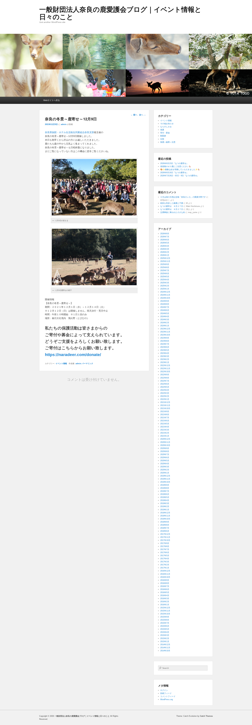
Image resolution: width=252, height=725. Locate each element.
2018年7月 (164, 528)
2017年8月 (164, 546)
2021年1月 (164, 436)
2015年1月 (164, 641)
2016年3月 (164, 598)
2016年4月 (164, 595)
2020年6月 (164, 457)
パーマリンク (87, 363)
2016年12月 (165, 571)
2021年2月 (164, 433)
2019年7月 (164, 491)
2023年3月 (164, 356)
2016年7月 (164, 586)
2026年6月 (164, 240)
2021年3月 (164, 430)
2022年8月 (164, 378)
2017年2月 (164, 565)
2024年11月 (165, 295)
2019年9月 (164, 485)
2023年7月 (164, 344)
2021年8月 (164, 414)
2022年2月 (164, 396)
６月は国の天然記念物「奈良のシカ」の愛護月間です (183, 197)
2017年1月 (164, 568)
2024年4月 (164, 316)
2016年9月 (164, 580)
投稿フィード (166, 693)
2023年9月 (164, 338)
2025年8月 (164, 267)
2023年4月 (164, 353)
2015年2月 (164, 638)
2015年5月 (164, 629)
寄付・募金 (165, 133)
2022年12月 (165, 365)
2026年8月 (164, 233)
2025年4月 (164, 280)
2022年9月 (164, 374)
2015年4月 (164, 632)
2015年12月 (165, 608)
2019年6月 (164, 494)
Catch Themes (206, 716)
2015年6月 (164, 626)
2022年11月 (165, 368)
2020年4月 (164, 464)
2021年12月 (165, 402)
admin (63, 124)
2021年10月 (165, 408)
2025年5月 (164, 276)
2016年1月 (164, 605)
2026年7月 (164, 237)
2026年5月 (164, 243)
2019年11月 (165, 479)
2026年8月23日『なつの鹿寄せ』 (174, 163)
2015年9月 (164, 617)
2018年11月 (165, 516)
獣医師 (163, 136)
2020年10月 (165, 445)
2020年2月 (164, 470)
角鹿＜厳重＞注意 (167, 142)
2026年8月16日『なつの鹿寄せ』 (174, 172)
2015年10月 (165, 614)
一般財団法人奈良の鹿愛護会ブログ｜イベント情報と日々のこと (120, 13)
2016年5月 (164, 592)
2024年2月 (164, 322)
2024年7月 (164, 307)
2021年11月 (165, 405)
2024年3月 (164, 319)
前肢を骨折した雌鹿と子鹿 (171, 203)
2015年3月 (164, 635)
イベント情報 (61, 363)
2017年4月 (164, 558)
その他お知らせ (167, 124)
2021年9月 (164, 411)
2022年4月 (164, 390)
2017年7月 (164, 549)
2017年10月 (165, 540)
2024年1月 (164, 326)
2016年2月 (164, 601)
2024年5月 (164, 313)
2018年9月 (164, 522)
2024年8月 (164, 304)
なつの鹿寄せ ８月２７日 (171, 206)
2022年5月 (164, 387)
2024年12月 (165, 292)
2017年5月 (164, 555)
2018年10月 (165, 519)
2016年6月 (164, 589)
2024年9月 (164, 301)
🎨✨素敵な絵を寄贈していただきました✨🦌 (180, 169)
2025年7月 (164, 270)
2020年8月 (164, 451)
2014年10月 (165, 651)
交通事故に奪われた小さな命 (172, 212)
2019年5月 (164, 497)
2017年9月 (164, 543)
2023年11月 (165, 332)
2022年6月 (164, 384)
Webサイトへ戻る (51, 100)
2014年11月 (165, 647)
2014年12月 (165, 644)
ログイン (164, 690)
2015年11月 (165, 611)
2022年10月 (165, 371)
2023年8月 (164, 341)
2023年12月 (165, 329)
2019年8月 (164, 488)
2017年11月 (165, 537)
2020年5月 (164, 460)
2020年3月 (164, 467)
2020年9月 (164, 448)
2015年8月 (164, 620)
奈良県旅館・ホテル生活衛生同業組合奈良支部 (69, 132)
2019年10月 (165, 482)
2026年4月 (164, 246)
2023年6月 (164, 347)
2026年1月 (164, 255)
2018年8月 (164, 525)
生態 (162, 139)
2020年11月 (165, 442)
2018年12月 (165, 513)
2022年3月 (164, 393)
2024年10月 (165, 298)
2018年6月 (164, 531)
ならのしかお (166, 127)
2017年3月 (164, 562)
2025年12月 (165, 258)
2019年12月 (165, 476)
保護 (162, 130)
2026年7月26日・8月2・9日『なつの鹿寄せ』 (179, 176)
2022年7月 (164, 381)
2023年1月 (164, 362)
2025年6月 (164, 273)
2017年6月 (164, 552)
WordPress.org (166, 699)
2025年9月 (164, 264)
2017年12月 (165, 534)
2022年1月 (164, 399)
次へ (142, 115)
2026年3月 (164, 249)
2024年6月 (164, 310)
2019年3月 (164, 503)
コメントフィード (167, 696)
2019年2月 (164, 506)
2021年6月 (164, 421)
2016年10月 (165, 577)
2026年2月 (164, 252)
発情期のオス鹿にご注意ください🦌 (175, 166)
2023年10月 (165, 335)
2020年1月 (164, 473)
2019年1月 (164, 510)
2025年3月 (164, 283)
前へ (134, 115)
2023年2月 (164, 359)
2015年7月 (164, 623)
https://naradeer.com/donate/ (73, 354)
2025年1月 (164, 289)
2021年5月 (164, 424)
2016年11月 (165, 574)
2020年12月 (165, 439)
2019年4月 (164, 500)
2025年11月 (165, 261)
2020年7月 (164, 454)
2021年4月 (164, 427)
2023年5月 (164, 350)
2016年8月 (164, 583)
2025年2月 (164, 286)
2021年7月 (164, 417)
